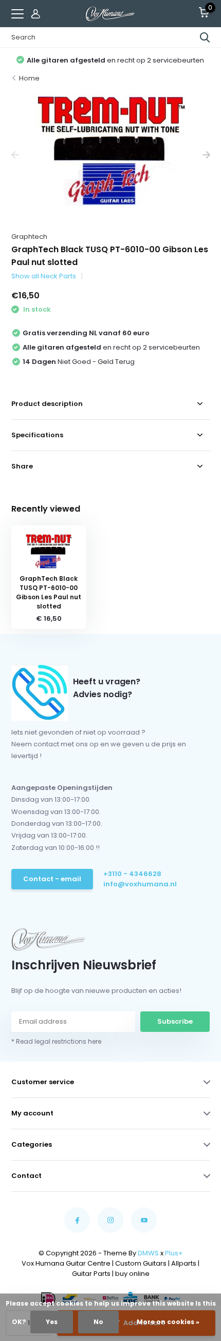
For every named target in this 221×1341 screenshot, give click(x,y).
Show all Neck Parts (43, 276)
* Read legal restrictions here (56, 1041)
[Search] (205, 37)
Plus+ (174, 1253)
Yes (52, 1321)
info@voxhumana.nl (140, 884)
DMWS (148, 1253)
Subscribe (175, 1021)
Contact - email (52, 879)
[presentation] (15, 155)
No (98, 1321)
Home (29, 78)
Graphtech (29, 236)
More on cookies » (168, 1321)
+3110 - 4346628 (132, 874)
